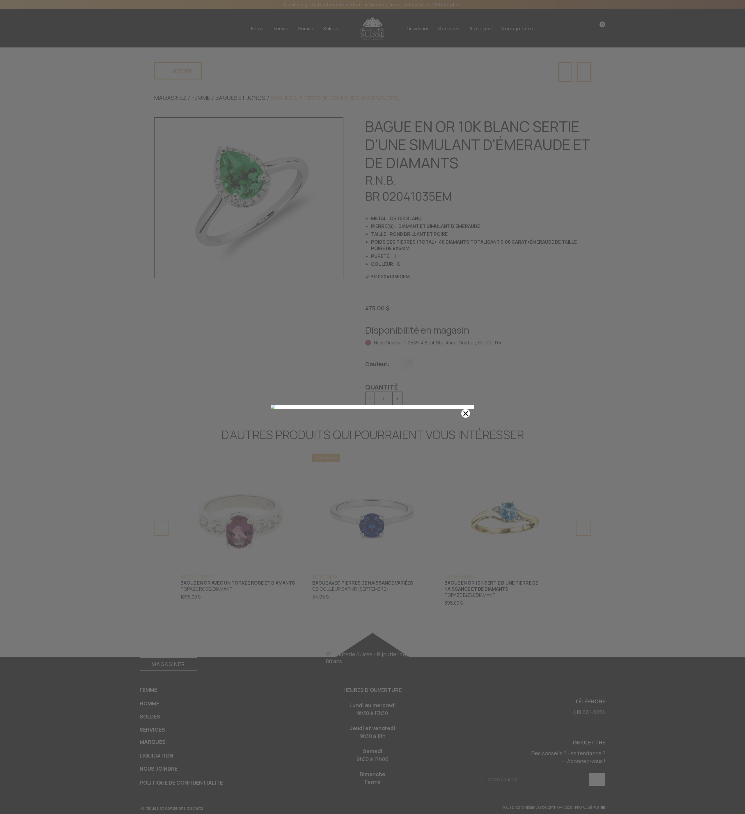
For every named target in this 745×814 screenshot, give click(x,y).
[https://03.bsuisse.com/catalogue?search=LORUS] (372, 407)
